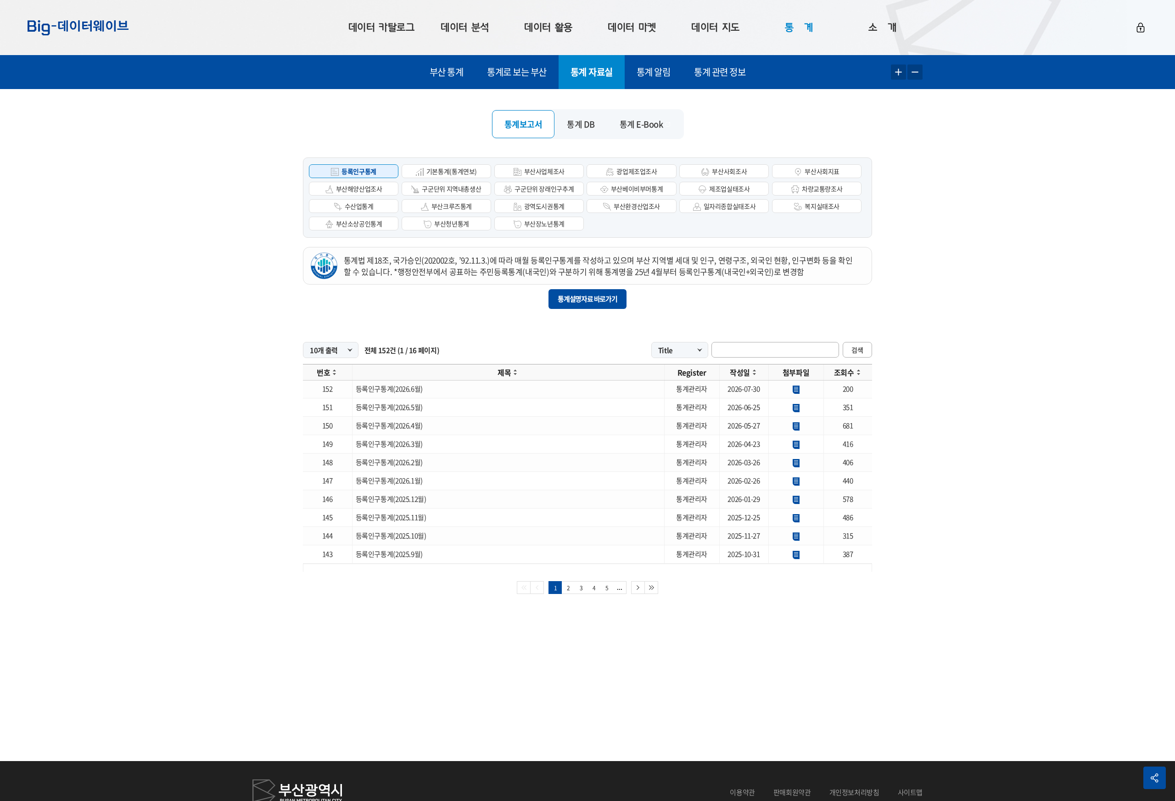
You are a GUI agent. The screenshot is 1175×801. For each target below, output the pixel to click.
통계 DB (581, 124)
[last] (651, 587)
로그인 (1141, 28)
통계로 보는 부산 (517, 71)
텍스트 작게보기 (915, 72)
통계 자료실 (592, 71)
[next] (638, 587)
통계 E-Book (641, 124)
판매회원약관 (792, 792)
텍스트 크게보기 (898, 72)
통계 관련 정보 (719, 71)
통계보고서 (523, 124)
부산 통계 (447, 71)
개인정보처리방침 (854, 792)
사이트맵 (910, 792)
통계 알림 (654, 71)
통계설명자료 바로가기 (587, 299)
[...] (620, 587)
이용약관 (742, 792)
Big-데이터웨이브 (78, 27)
